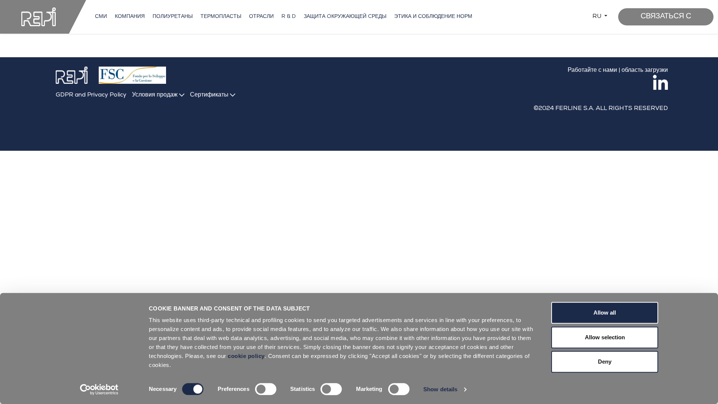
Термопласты (220, 16)
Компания (130, 16)
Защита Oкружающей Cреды (345, 16)
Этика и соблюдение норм (433, 16)
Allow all (604, 312)
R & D (289, 16)
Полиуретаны (173, 16)
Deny (604, 361)
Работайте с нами (592, 71)
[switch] (265, 389)
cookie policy (246, 356)
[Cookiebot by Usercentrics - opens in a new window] (99, 389)
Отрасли (261, 16)
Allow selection (605, 337)
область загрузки (645, 71)
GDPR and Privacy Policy (91, 95)
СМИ (101, 16)
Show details (440, 389)
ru (597, 17)
